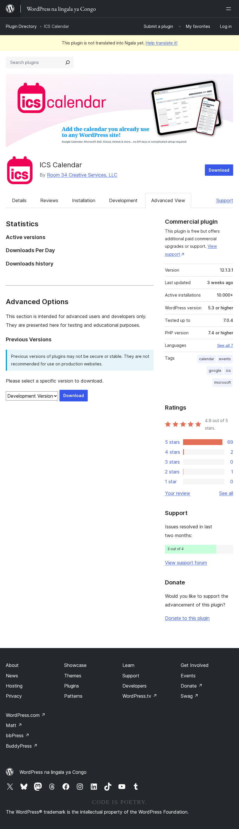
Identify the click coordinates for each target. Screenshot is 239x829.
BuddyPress (22, 746)
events (225, 359)
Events (188, 676)
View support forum (186, 563)
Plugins (71, 686)
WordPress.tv (139, 696)
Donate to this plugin (187, 618)
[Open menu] (229, 8)
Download (219, 170)
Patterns (73, 696)
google (215, 370)
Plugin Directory (21, 26)
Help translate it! (162, 42)
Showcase (75, 665)
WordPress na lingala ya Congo (53, 772)
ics (228, 370)
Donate (192, 686)
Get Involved (195, 665)
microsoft (222, 382)
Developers (134, 686)
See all (226, 493)
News (12, 676)
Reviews (49, 200)
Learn (128, 665)
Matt (14, 725)
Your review (177, 493)
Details (19, 200)
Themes (72, 676)
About (12, 665)
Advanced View (168, 200)
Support (224, 200)
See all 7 (225, 345)
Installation (83, 200)
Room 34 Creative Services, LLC (82, 175)
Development (123, 200)
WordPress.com (25, 715)
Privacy (14, 696)
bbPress (17, 735)
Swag (189, 696)
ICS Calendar (61, 165)
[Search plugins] (67, 62)
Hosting (14, 686)
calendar (206, 359)
